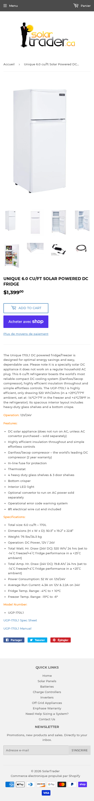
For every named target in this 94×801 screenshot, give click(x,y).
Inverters (47, 697)
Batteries (47, 686)
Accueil (9, 64)
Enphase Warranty (47, 708)
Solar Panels (47, 681)
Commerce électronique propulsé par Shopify (45, 776)
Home (47, 675)
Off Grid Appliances (47, 703)
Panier (85, 5)
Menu (13, 5)
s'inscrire (80, 750)
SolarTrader (51, 771)
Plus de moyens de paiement (25, 334)
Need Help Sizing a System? (47, 714)
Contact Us (47, 719)
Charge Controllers (47, 692)
